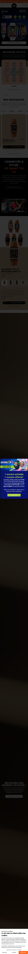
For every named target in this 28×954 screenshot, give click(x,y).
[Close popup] (26, 457)
